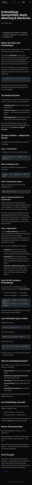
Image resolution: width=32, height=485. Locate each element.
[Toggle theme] (30, 2)
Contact (19, 2)
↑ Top (29, 471)
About (13, 2)
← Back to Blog (5, 471)
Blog (23, 2)
